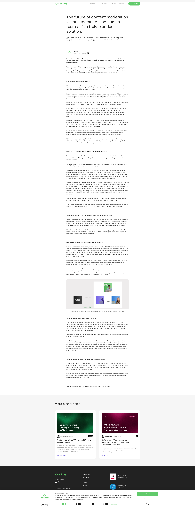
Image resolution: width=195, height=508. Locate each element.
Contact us (85, 485)
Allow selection (148, 499)
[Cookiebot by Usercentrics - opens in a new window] (44, 505)
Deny (147, 504)
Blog (84, 480)
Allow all (147, 494)
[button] (93, 3)
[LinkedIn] (56, 482)
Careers (85, 483)
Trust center (86, 477)
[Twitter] (59, 482)
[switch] (78, 504)
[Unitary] (61, 4)
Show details (114, 504)
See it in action (134, 4)
